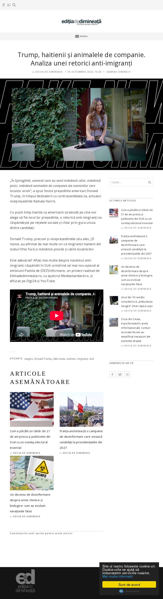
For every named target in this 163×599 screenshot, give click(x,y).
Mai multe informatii (117, 576)
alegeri (28, 359)
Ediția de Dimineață (49, 71)
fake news (59, 359)
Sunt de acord (129, 584)
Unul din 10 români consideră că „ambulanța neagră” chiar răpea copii (137, 301)
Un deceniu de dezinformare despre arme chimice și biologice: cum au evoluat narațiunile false (137, 275)
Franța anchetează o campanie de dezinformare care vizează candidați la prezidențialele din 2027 (136, 244)
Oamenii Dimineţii (119, 71)
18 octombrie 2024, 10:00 (84, 71)
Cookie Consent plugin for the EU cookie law (129, 591)
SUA (91, 359)
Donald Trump (43, 359)
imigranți (82, 359)
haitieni (71, 359)
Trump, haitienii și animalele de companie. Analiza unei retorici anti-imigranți (81, 58)
